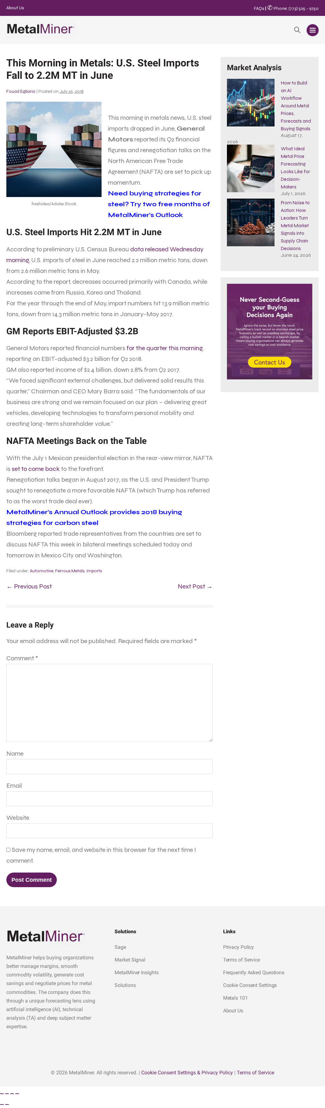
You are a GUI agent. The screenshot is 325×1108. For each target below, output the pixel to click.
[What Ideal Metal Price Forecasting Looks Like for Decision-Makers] (251, 168)
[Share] (12, 1093)
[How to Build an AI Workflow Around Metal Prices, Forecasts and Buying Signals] (251, 102)
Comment (22, 658)
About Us (15, 7)
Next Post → (195, 586)
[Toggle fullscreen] (7, 1093)
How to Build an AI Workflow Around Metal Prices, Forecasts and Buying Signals (296, 106)
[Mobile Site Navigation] (313, 30)
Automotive (41, 571)
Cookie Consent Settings (250, 985)
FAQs (259, 8)
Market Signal (130, 960)
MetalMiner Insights (136, 972)
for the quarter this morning (164, 348)
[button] (297, 30)
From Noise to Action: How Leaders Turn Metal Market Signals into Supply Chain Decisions (295, 225)
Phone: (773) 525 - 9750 (293, 8)
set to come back (36, 469)
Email (14, 786)
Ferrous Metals (69, 571)
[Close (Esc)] (17, 1093)
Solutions (125, 985)
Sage (120, 947)
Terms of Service (241, 960)
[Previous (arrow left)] (2, 1104)
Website (17, 818)
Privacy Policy (238, 947)
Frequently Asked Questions (253, 972)
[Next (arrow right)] (7, 1104)
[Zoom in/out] (2, 1093)
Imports (94, 571)
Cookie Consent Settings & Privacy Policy (187, 1073)
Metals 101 (235, 998)
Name (14, 754)
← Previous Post (29, 586)
